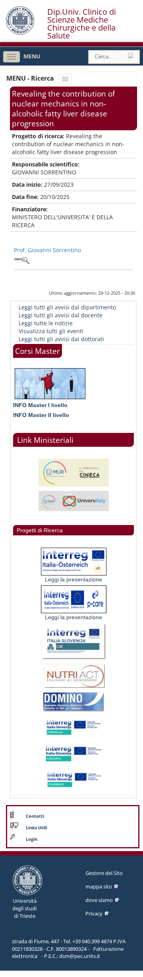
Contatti (35, 816)
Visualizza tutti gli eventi (51, 331)
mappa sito (98, 886)
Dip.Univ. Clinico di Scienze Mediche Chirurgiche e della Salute (81, 24)
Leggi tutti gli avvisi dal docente (60, 315)
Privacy (93, 913)
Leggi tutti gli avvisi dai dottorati (61, 339)
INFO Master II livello (41, 415)
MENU (32, 56)
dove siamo (99, 900)
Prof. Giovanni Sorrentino (47, 250)
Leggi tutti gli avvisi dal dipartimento (67, 307)
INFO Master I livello (40, 405)
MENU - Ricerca (31, 78)
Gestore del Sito (104, 873)
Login (31, 839)
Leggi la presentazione (73, 579)
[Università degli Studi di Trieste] (20, 33)
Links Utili (36, 827)
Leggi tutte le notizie (46, 323)
